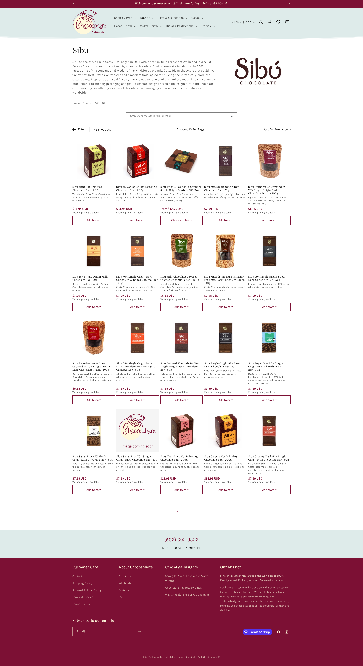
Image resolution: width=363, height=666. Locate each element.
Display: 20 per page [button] (190, 129)
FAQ (121, 597)
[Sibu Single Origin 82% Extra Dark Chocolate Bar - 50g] (225, 338)
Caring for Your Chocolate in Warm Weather (186, 578)
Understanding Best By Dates (183, 587)
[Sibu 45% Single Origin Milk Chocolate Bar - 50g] (93, 251)
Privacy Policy (81, 604)
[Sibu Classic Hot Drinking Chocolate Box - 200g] (225, 430)
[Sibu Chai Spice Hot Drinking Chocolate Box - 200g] (181, 430)
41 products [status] (102, 129)
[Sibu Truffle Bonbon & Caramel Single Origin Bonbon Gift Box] (181, 161)
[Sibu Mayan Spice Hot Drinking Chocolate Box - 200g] (137, 161)
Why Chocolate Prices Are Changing (187, 594)
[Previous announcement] (73, 4)
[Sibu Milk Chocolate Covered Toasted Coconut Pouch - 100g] (181, 251)
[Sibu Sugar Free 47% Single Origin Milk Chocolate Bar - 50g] (93, 430)
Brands (87, 103)
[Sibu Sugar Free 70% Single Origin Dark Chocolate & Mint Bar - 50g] (269, 338)
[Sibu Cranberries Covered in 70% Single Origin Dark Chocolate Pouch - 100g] (269, 161)
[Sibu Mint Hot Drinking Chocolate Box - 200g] (93, 161)
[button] (125, 18)
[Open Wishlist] (278, 22)
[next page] (194, 511)
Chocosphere (158, 657)
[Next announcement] (289, 4)
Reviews (124, 590)
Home (76, 103)
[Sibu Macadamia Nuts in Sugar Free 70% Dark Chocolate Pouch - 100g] (225, 251)
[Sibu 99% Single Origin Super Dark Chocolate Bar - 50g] (269, 251)
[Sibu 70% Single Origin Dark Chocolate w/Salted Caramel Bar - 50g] (137, 251)
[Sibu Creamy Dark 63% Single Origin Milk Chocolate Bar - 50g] (269, 430)
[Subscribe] (139, 631)
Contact (77, 576)
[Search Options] (233, 115)
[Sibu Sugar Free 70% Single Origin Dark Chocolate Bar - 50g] (137, 430)
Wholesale (125, 583)
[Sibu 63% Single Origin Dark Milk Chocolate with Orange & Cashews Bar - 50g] (137, 338)
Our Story (125, 576)
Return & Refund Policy (87, 590)
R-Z (96, 103)
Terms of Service (82, 597)
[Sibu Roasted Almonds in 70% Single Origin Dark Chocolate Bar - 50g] (181, 338)
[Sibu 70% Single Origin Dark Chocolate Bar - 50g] (225, 161)
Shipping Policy (82, 583)
